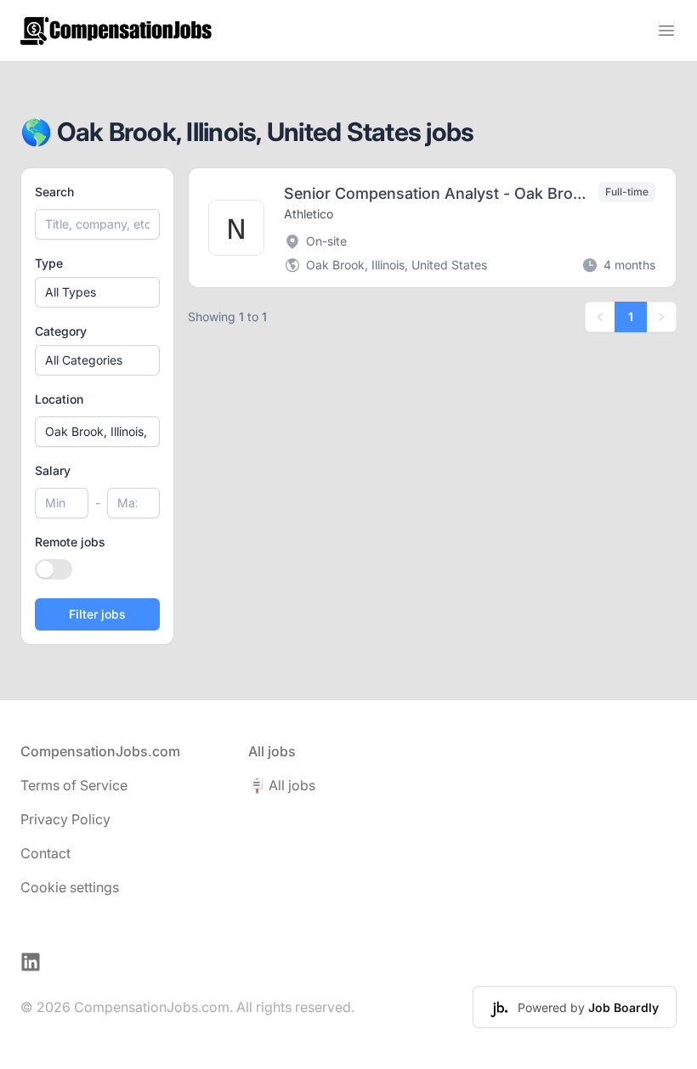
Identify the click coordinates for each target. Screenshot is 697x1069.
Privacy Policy (65, 819)
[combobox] (97, 431)
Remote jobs (70, 541)
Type (49, 263)
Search (54, 191)
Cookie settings (69, 887)
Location (59, 399)
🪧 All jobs (281, 785)
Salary (53, 470)
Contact (45, 853)
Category (61, 331)
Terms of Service (74, 785)
